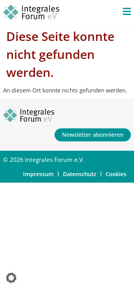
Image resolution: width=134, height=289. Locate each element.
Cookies (116, 174)
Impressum (38, 174)
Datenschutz (79, 174)
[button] (11, 278)
